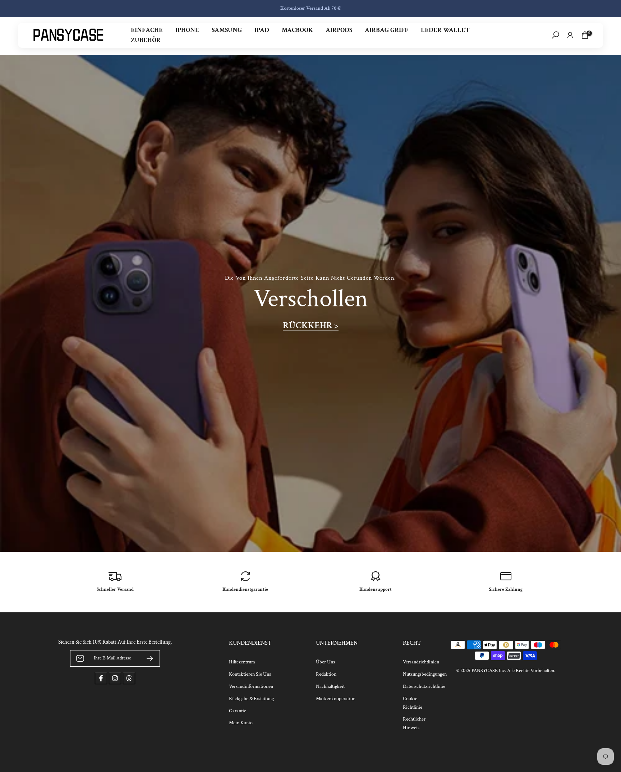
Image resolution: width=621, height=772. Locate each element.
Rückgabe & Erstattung (251, 698)
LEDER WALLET (445, 30)
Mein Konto (241, 723)
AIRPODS (339, 30)
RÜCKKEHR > (311, 325)
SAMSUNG (227, 30)
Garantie (237, 711)
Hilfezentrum (242, 662)
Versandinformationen (251, 686)
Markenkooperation (335, 698)
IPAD (261, 30)
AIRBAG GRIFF (386, 30)
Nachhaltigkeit (330, 686)
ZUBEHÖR (146, 40)
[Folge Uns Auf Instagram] (115, 678)
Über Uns (325, 662)
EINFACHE (147, 30)
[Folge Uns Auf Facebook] (101, 678)
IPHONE (187, 30)
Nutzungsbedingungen (425, 674)
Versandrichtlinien (421, 662)
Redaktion (326, 674)
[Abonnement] (147, 658)
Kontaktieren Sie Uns (250, 674)
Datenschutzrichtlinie (424, 686)
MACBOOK (297, 30)
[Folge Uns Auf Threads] (129, 678)
